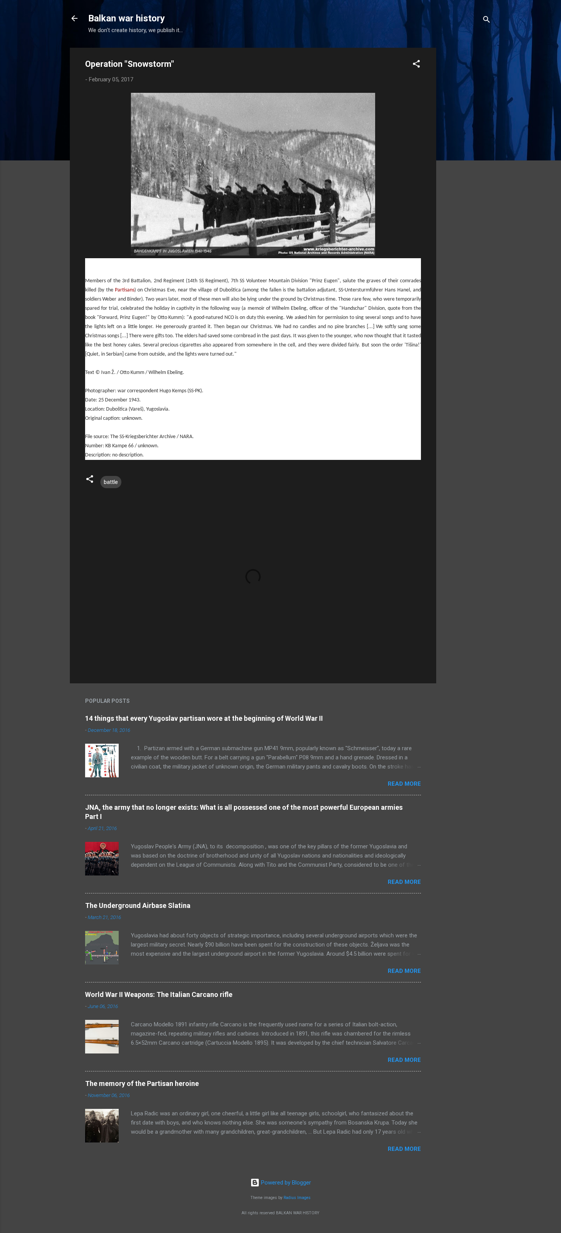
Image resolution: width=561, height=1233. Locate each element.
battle (111, 482)
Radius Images (297, 1197)
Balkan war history (126, 18)
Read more (404, 783)
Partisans (124, 290)
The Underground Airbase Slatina (137, 905)
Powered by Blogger (285, 1182)
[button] (416, 65)
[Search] (486, 20)
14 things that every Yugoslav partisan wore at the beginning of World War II (204, 718)
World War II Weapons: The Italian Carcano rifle (158, 994)
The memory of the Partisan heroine (142, 1083)
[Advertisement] (466, 162)
